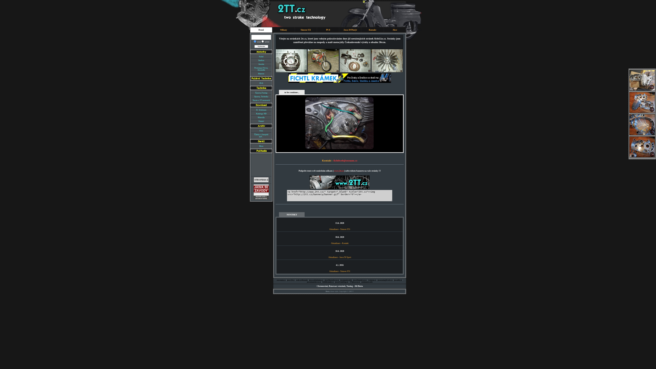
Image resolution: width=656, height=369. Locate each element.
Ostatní (261, 121)
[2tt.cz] (340, 188)
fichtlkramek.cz (328, 282)
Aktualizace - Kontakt (339, 243)
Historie (261, 74)
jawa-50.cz (291, 280)
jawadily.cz (398, 280)
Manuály (261, 117)
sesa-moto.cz (281, 280)
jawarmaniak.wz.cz (314, 282)
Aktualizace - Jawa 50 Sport (339, 257)
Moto (261, 146)
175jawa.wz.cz (355, 282)
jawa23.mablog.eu (341, 282)
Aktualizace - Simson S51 (339, 229)
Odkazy (283, 30)
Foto (261, 131)
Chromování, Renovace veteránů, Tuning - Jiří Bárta (340, 286)
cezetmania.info (367, 282)
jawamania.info (346, 280)
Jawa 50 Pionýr (350, 30)
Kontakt (372, 30)
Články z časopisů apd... (261, 135)
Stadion (261, 60)
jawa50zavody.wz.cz (332, 280)
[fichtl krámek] (339, 82)
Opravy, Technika (261, 96)
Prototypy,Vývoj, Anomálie (261, 69)
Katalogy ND (261, 114)
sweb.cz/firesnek (302, 280)
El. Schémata (261, 110)
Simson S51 (306, 30)
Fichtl (261, 57)
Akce (395, 30)
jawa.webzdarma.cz (316, 280)
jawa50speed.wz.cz (360, 280)
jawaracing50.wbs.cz (385, 280)
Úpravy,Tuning (261, 93)
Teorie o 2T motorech (261, 100)
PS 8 (328, 30)
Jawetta (261, 64)
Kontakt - (327, 160)
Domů (261, 30)
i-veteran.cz (372, 280)
